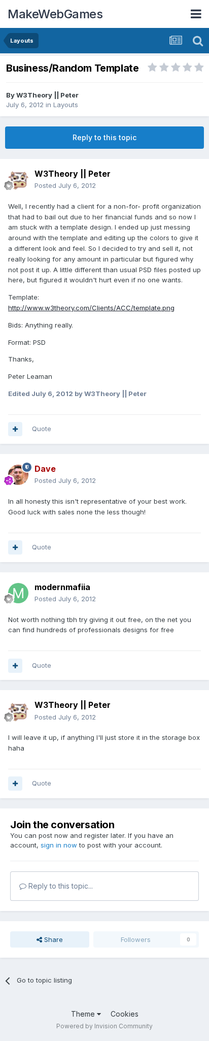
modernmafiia (62, 587)
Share (52, 939)
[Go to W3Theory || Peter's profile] (18, 180)
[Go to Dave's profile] (18, 475)
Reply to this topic (104, 137)
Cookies (124, 1014)
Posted (65, 185)
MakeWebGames (55, 14)
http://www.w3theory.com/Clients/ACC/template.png (91, 308)
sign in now (59, 845)
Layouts (65, 105)
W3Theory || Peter (47, 95)
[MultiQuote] (15, 429)
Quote (41, 429)
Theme (84, 1014)
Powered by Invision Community (104, 1026)
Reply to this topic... (59, 886)
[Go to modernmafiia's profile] (18, 593)
